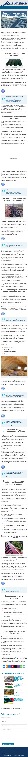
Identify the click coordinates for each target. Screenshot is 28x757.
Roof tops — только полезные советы (12, 753)
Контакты (21, 748)
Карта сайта (13, 748)
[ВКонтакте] (4, 666)
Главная (7, 748)
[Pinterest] (12, 666)
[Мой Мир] (9, 666)
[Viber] (18, 666)
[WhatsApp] (21, 666)
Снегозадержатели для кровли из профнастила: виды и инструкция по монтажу (19, 678)
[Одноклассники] (7, 666)
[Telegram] (24, 666)
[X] (15, 666)
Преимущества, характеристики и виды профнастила (18, 699)
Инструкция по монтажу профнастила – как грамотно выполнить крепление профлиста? (13, 693)
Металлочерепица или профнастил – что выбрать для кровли (18, 685)
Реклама (14, 750)
